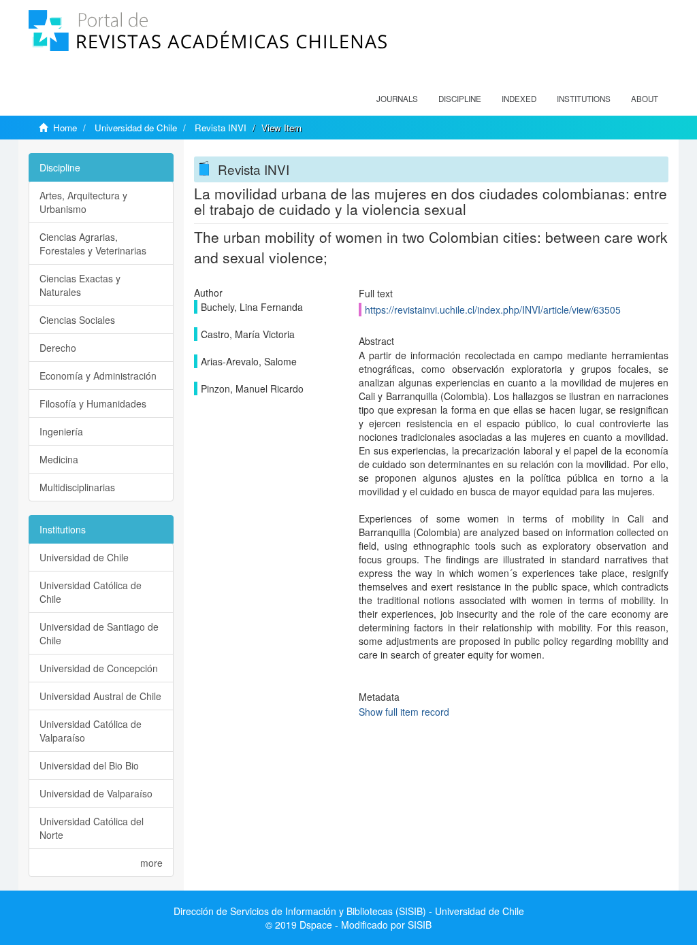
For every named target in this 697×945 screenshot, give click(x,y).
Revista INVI (220, 127)
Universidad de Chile (136, 127)
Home (65, 127)
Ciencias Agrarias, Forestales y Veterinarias (92, 243)
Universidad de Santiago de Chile (99, 633)
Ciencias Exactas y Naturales (79, 285)
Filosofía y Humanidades (92, 403)
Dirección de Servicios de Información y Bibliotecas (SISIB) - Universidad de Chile (349, 911)
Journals (397, 98)
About (644, 98)
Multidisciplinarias (77, 487)
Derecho (57, 347)
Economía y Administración (98, 375)
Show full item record (404, 711)
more (151, 862)
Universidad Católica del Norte (91, 828)
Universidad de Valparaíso (95, 793)
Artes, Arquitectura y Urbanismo (83, 202)
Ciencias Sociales (77, 320)
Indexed (519, 98)
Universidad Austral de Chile (100, 696)
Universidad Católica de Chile (90, 592)
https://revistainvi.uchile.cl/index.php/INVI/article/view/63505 (493, 309)
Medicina (58, 459)
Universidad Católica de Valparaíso (90, 730)
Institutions (584, 98)
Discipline (459, 98)
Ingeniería (61, 431)
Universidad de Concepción (98, 668)
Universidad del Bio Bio (89, 765)
